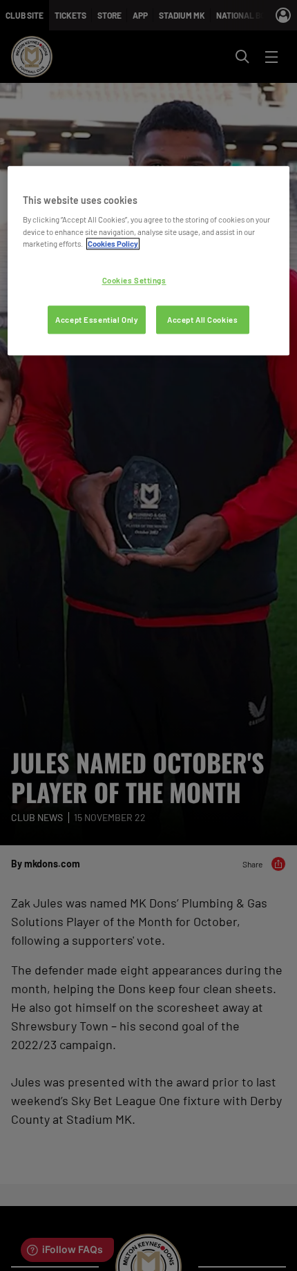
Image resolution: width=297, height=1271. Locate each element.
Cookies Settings (134, 280)
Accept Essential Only (96, 319)
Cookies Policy (113, 243)
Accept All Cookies (202, 319)
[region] (149, 261)
